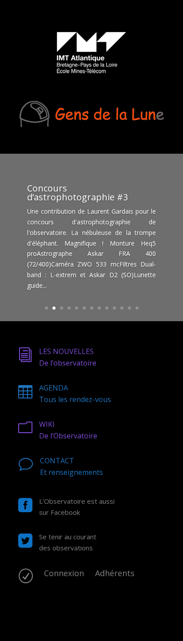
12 (129, 308)
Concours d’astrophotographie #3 (77, 192)
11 (121, 308)
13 (137, 308)
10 (114, 308)
